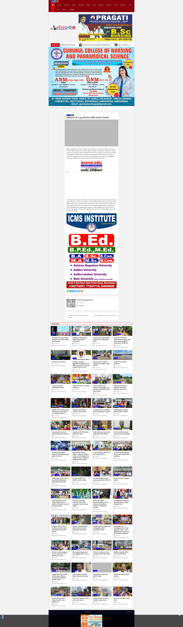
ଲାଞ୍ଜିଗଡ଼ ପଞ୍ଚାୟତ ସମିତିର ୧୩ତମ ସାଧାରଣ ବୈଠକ (121, 553)
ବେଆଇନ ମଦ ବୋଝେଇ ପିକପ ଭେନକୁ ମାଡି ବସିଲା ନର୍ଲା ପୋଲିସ (101, 553)
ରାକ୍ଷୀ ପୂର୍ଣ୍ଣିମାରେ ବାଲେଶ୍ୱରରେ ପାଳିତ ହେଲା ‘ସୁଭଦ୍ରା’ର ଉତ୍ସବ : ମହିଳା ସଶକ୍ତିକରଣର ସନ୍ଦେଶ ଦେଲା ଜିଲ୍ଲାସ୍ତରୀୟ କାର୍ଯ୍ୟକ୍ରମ (121, 530)
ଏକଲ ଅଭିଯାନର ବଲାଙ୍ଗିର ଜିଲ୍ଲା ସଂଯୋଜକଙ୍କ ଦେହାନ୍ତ (80, 575)
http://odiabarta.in (80, 305)
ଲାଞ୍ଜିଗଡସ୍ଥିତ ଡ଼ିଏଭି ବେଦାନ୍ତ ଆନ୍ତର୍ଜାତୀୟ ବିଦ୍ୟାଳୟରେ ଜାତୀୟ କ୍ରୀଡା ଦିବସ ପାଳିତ (60, 480)
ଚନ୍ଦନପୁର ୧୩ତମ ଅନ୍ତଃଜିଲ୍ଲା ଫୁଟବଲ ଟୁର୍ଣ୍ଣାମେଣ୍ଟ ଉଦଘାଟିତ (101, 410)
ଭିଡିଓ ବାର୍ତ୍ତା (122, 5)
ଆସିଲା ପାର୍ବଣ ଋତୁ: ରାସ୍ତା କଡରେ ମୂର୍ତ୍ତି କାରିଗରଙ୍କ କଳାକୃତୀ (101, 433)
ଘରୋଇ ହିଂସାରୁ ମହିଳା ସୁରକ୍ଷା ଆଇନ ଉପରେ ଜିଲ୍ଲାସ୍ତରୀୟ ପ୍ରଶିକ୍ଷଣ (121, 454)
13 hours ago (97, 393)
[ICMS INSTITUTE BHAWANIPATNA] (91, 214)
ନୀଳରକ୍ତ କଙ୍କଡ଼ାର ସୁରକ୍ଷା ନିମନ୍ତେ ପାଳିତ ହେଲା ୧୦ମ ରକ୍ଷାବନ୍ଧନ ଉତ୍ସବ (59, 553)
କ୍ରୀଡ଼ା (94, 5)
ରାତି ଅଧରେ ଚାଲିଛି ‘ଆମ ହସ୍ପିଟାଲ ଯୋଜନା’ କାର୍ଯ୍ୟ (79, 479)
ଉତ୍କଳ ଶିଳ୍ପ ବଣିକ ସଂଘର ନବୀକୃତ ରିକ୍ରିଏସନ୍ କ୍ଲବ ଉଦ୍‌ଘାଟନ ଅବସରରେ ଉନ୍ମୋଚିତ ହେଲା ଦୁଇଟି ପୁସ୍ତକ (60, 503)
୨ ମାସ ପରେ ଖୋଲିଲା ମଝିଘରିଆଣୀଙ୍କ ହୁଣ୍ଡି (58, 386)
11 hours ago (56, 363)
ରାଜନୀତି (73, 5)
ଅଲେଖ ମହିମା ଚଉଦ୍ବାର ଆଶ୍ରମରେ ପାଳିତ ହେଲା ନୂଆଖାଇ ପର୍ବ (58, 600)
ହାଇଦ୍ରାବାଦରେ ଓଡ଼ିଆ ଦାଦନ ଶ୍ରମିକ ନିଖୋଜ (100, 575)
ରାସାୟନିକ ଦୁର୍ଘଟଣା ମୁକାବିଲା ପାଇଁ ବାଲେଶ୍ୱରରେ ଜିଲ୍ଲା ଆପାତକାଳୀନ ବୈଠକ (102, 528)
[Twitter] (76, 291)
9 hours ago (76, 343)
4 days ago (55, 604)
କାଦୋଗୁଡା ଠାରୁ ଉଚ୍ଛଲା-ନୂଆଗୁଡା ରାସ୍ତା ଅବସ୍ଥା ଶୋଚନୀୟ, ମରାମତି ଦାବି (120, 387)
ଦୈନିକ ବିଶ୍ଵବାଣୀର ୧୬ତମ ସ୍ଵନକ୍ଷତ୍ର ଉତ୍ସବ (105, 315)
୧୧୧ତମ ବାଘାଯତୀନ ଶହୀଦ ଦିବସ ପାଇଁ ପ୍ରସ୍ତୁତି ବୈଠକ (101, 453)
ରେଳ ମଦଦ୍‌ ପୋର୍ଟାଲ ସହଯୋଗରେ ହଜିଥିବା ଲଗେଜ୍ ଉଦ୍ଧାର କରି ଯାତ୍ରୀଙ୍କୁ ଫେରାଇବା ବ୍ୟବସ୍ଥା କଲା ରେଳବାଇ (100, 504)
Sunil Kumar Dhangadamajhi (84, 300)
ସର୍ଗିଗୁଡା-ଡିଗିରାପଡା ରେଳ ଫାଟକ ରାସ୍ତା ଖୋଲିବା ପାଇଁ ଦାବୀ (78, 316)
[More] (82, 291)
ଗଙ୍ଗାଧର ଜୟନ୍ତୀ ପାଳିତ (58, 362)
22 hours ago (77, 413)
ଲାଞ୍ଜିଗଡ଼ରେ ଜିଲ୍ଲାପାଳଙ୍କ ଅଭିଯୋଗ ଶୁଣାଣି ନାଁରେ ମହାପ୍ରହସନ (79, 339)
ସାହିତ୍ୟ (88, 5)
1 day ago (96, 413)
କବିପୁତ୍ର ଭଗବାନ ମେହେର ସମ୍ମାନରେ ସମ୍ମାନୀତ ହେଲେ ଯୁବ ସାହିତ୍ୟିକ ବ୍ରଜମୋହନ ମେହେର (59, 529)
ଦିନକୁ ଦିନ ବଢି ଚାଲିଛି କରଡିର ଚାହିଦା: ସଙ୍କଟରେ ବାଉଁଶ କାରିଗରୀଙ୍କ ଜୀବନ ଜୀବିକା (80, 528)
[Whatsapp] (68, 291)
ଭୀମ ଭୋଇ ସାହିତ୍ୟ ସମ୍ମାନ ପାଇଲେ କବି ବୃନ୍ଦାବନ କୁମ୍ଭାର (122, 433)
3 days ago (76, 507)
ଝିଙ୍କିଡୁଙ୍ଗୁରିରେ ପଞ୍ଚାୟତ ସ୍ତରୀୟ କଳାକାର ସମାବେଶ (121, 410)
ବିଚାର (58, 9)
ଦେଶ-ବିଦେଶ (66, 5)
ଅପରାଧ (115, 5)
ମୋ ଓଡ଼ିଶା (59, 5)
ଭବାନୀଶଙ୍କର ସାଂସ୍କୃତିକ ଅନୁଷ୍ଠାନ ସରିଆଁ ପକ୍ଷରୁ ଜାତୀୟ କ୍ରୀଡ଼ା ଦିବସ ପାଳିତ (60, 454)
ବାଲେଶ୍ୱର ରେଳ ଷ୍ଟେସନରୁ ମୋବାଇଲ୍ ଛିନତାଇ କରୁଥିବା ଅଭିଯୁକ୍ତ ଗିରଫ (121, 502)
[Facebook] (70, 291)
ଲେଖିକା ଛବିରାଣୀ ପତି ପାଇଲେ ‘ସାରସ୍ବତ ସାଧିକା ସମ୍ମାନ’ (101, 599)
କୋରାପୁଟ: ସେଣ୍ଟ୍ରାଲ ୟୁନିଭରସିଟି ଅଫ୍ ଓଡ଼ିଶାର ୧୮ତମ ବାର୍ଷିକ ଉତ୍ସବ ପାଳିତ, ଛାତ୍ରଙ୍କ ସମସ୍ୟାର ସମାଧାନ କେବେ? (81, 364)
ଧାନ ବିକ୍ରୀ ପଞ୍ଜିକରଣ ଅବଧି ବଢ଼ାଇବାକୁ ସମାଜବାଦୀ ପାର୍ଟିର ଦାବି (102, 479)
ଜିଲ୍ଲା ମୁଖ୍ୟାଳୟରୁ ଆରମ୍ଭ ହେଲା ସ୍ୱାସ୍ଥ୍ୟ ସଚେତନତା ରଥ (80, 553)
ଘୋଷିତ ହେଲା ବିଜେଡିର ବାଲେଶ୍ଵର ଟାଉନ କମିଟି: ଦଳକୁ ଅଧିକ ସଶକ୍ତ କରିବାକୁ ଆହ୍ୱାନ (80, 503)
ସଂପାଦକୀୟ (64, 9)
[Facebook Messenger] (73, 291)
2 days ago (76, 435)
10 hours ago (118, 345)
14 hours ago (118, 391)
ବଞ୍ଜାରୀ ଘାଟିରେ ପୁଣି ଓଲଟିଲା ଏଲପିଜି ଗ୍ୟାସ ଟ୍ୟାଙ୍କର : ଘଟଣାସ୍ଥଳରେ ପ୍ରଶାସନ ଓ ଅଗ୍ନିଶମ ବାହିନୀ (59, 576)
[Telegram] (79, 291)
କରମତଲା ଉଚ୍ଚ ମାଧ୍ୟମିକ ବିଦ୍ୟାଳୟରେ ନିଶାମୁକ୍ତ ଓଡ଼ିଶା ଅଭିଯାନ (101, 363)
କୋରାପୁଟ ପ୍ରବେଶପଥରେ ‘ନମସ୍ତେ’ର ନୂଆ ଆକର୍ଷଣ (79, 410)
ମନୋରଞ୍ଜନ (100, 5)
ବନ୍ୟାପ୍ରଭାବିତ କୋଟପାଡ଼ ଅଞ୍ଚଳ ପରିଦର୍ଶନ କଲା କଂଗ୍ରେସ (60, 433)
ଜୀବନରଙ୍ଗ (108, 5)
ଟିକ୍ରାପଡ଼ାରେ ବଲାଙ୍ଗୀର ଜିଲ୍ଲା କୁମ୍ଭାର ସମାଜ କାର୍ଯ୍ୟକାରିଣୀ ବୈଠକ (101, 339)
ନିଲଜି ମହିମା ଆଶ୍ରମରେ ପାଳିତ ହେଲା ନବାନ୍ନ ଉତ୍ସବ (80, 599)
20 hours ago (56, 415)
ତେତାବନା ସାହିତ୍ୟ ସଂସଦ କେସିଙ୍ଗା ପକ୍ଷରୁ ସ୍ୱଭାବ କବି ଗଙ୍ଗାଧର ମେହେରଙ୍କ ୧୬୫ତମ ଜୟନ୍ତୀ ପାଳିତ (101, 388)
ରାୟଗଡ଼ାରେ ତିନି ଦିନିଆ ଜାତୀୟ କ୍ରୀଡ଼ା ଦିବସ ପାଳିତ (80, 433)
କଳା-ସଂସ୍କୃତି (81, 5)
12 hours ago (118, 365)
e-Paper (71, 9)
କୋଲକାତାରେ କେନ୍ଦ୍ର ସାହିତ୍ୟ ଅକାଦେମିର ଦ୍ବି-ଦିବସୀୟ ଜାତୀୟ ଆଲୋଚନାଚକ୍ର (60, 339)
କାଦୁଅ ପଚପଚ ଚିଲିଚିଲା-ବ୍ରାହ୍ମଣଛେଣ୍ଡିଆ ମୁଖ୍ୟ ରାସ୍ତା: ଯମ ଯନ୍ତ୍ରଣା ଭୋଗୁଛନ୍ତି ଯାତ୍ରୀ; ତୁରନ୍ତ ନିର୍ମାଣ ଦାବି (122, 340)
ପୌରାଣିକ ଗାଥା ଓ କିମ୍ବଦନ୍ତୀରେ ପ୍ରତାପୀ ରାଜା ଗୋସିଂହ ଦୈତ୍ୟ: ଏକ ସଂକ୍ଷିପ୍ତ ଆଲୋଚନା (60, 411)
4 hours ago (55, 343)
